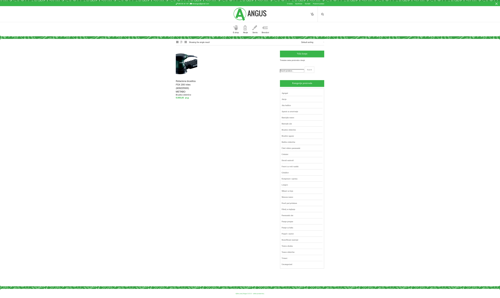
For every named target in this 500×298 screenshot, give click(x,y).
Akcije (284, 99)
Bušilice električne (288, 142)
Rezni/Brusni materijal (290, 240)
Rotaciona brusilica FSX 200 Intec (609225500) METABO (186, 86)
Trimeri (284, 258)
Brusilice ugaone (288, 136)
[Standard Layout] (177, 42)
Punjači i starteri (288, 234)
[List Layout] (181, 42)
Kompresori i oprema (289, 179)
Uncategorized (287, 264)
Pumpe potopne (287, 222)
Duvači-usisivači (288, 160)
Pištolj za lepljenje (288, 209)
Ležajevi (285, 185)
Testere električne (288, 252)
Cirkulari (285, 154)
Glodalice (285, 173)
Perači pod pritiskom (289, 203)
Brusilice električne (183, 94)
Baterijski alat (287, 124)
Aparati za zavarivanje (290, 112)
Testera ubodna (287, 246)
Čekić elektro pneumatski (291, 148)
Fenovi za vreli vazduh (290, 167)
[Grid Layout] (185, 42)
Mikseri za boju (287, 191)
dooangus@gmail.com (200, 3)
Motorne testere (287, 197)
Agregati (285, 93)
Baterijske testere (288, 118)
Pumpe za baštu (287, 228)
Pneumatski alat (287, 215)
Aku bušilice (286, 105)
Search (309, 70)
